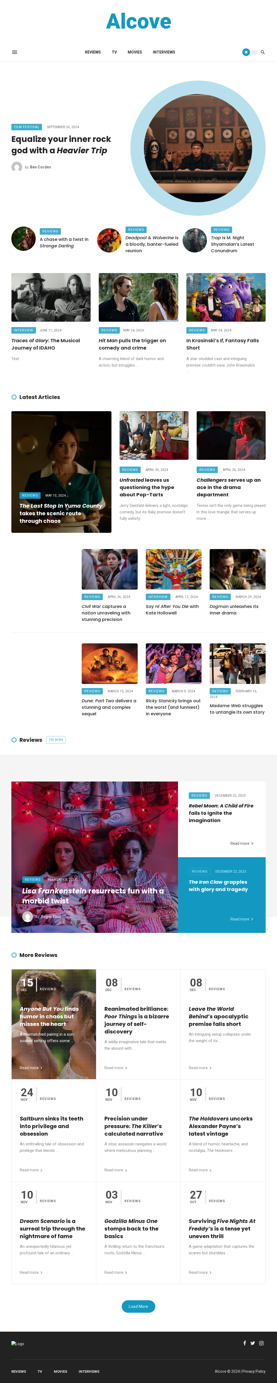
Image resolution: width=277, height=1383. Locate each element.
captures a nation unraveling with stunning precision (106, 613)
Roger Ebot (51, 917)
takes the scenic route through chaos (61, 513)
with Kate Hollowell (172, 609)
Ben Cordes (40, 167)
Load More (138, 1306)
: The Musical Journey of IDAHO (45, 344)
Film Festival (26, 127)
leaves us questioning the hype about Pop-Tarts (147, 487)
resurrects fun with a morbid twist (93, 896)
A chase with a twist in (64, 242)
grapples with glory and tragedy (218, 886)
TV (114, 52)
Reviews (93, 52)
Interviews (164, 52)
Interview (23, 330)
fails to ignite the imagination (221, 813)
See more (56, 740)
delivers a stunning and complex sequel (109, 707)
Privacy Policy (254, 1371)
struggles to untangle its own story (237, 709)
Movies (135, 52)
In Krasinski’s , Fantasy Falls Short (222, 344)
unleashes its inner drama (234, 609)
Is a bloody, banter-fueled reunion (152, 244)
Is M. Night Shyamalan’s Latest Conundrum (232, 244)
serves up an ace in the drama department (229, 487)
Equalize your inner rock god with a (61, 145)
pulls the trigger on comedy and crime (132, 344)
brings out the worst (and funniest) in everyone (173, 707)
